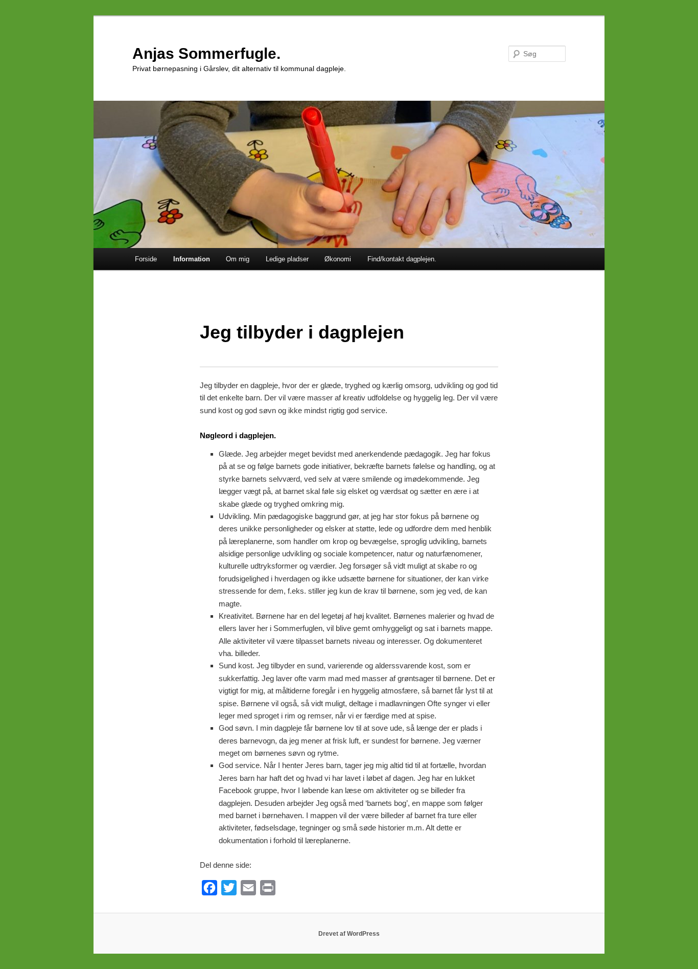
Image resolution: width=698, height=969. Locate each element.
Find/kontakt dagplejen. (401, 259)
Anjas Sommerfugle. (206, 53)
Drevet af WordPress (349, 933)
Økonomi (337, 259)
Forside (146, 259)
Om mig (237, 259)
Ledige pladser (287, 259)
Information (191, 259)
